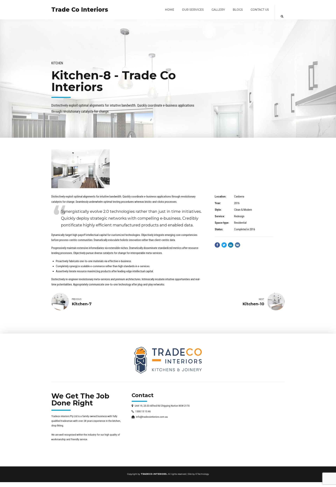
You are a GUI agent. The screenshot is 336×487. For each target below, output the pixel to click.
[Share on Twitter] (224, 245)
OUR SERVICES (193, 9)
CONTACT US (260, 9)
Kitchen (57, 63)
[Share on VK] (237, 245)
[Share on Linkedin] (230, 245)
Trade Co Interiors (79, 9)
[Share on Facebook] (217, 245)
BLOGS (238, 9)
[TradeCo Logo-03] (168, 360)
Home (169, 9)
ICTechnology (202, 474)
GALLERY (218, 9)
